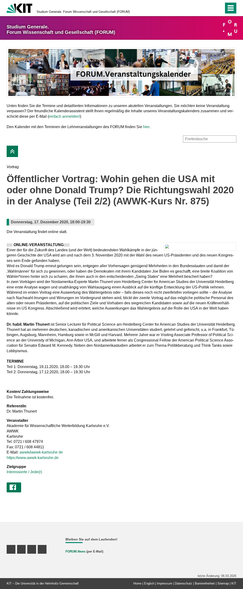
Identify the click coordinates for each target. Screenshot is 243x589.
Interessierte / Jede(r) (24, 472)
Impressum (164, 583)
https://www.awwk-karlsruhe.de (33, 458)
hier (146, 127)
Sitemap (223, 583)
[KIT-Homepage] (19, 7)
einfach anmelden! (64, 116)
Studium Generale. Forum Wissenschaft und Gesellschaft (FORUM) (83, 11)
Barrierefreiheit (205, 583)
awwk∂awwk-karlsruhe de (41, 452)
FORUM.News (75, 551)
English (149, 583)
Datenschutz (183, 583)
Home (137, 583)
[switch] (219, 8)
